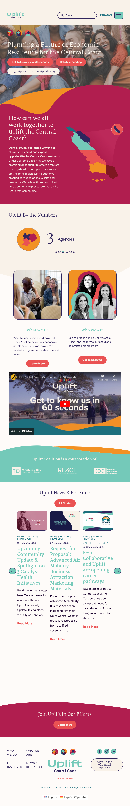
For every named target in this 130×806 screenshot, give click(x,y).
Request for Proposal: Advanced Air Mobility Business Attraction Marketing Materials (65, 569)
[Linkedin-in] (113, 751)
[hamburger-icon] (118, 15)
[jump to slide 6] (74, 252)
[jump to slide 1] (56, 252)
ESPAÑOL (106, 15)
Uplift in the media (95, 543)
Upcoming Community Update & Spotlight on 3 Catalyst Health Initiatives (31, 566)
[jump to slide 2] (59, 252)
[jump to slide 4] (67, 252)
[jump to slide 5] (70, 252)
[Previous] (12, 571)
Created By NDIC (65, 778)
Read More (24, 623)
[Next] (117, 571)
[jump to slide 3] (63, 252)
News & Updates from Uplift (27, 538)
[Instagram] (106, 751)
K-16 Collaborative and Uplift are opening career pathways (98, 567)
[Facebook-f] (99, 751)
